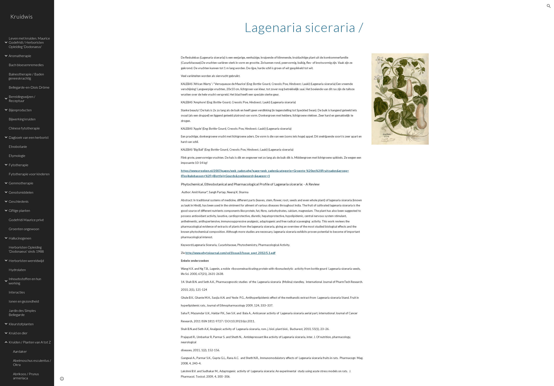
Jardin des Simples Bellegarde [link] (22, 312)
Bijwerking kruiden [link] (22, 119)
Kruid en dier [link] (18, 333)
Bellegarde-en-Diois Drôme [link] (29, 87)
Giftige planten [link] (19, 210)
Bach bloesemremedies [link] (26, 65)
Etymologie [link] (17, 155)
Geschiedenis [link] (19, 201)
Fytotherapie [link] (18, 165)
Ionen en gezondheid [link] (24, 301)
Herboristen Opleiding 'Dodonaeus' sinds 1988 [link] (26, 249)
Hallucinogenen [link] (20, 238)
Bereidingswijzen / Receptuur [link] (22, 98)
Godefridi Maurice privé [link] (26, 220)
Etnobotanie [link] (18, 146)
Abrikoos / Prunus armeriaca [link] (26, 376)
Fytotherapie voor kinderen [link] (29, 174)
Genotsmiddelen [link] (21, 192)
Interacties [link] (17, 292)
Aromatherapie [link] (20, 56)
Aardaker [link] (20, 351)
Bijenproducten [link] (20, 110)
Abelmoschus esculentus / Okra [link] (32, 362)
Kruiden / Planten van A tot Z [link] (30, 342)
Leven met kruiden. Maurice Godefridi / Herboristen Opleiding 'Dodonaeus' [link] (29, 42)
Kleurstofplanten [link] (21, 324)
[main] (304, 27)
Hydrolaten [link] (17, 270)
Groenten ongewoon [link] (24, 229)
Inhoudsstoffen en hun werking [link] (25, 281)
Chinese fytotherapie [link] (24, 128)
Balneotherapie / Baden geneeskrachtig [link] (26, 76)
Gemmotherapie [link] (21, 183)
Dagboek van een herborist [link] (29, 137)
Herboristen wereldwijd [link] (26, 260)
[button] (549, 6)
